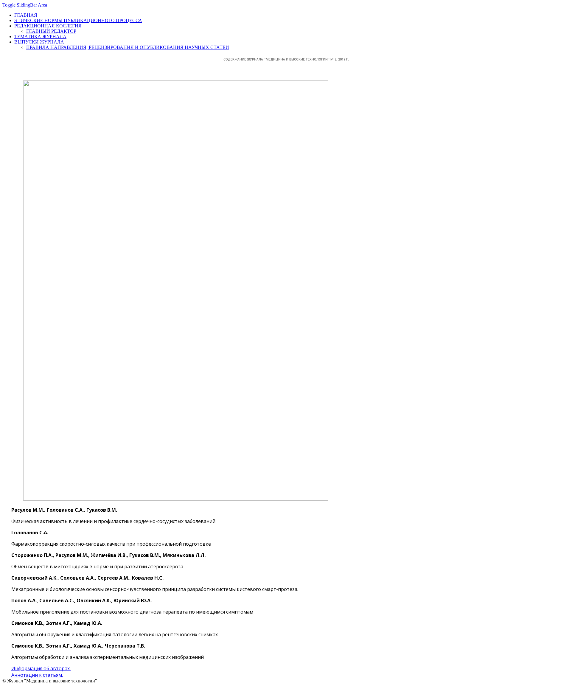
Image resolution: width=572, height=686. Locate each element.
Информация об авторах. (41, 668)
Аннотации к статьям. (37, 675)
